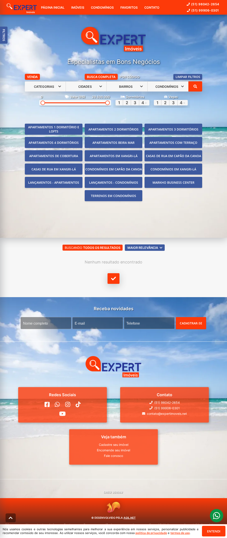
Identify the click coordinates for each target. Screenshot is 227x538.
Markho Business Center (173, 182)
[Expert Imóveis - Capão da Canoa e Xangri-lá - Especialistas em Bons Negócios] (113, 39)
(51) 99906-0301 (205, 10)
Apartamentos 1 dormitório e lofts (53, 129)
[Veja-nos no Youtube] (62, 414)
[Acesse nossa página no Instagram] (67, 404)
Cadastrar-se (191, 323)
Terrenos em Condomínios (113, 196)
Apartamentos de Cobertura (53, 156)
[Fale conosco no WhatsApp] (57, 404)
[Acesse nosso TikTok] (78, 404)
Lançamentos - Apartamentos (53, 182)
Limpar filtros (188, 77)
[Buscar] (195, 86)
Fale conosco (113, 456)
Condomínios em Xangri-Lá (173, 169)
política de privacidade (151, 533)
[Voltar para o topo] (11, 517)
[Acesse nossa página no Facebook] (47, 404)
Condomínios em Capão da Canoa (113, 169)
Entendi (213, 531)
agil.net (129, 517)
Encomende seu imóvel (113, 450)
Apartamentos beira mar (113, 142)
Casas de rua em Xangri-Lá (53, 169)
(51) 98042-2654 (205, 4)
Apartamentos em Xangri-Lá (113, 156)
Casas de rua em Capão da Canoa (173, 156)
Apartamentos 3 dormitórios (173, 129)
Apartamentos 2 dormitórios (113, 129)
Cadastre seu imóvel (113, 444)
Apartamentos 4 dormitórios (54, 142)
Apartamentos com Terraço (173, 142)
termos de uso (180, 533)
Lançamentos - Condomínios (113, 182)
